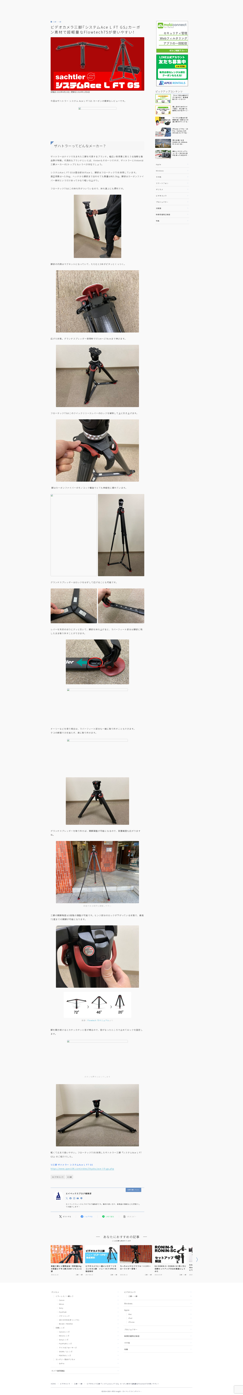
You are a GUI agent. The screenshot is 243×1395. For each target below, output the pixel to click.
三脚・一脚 (57, 22)
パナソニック (64, 1316)
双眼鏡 (158, 208)
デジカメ (159, 189)
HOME (53, 1384)
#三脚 (69, 1177)
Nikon (61, 1304)
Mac (130, 1314)
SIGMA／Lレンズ (66, 1351)
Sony (61, 1308)
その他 (158, 177)
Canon (61, 1300)
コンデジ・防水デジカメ (65, 1359)
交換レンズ (60, 1328)
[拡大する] (113, 110)
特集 (157, 221)
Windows (160, 170)
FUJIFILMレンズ (65, 1343)
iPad (130, 1318)
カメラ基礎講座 (58, 1370)
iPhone (131, 1322)
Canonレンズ (64, 1332)
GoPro (61, 1363)
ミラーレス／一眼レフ (65, 1296)
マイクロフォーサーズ (68, 1347)
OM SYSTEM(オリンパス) (69, 1320)
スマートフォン (162, 183)
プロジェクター (162, 202)
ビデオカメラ (161, 196)
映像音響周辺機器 (163, 214)
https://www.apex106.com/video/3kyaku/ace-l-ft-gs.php (82, 1168)
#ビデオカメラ (58, 1177)
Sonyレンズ (63, 1339)
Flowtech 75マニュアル (98, 1020)
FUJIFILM (63, 1312)
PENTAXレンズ (65, 1355)
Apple (158, 164)
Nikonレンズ (64, 1335)
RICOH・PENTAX (66, 1324)
